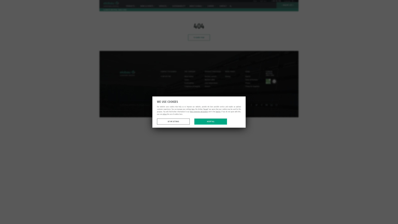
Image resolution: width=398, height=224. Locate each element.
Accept (206, 109)
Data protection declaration (199, 112)
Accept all (210, 121)
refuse (165, 114)
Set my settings (173, 121)
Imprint (218, 112)
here (193, 109)
